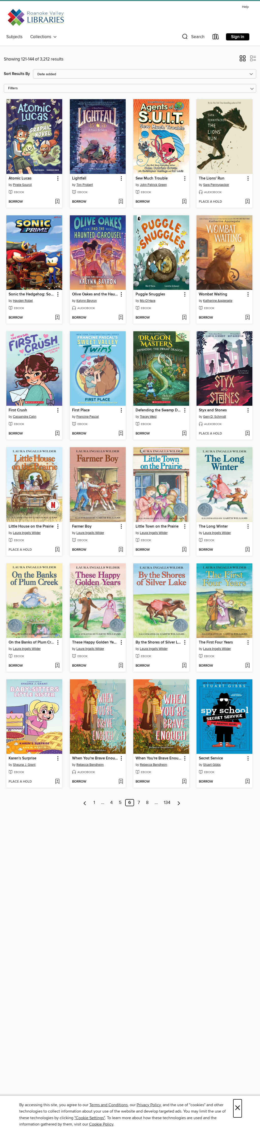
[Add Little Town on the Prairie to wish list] (184, 550)
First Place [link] (81, 410)
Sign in (237, 37)
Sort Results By (17, 73)
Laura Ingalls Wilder (27, 533)
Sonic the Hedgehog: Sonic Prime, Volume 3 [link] (32, 294)
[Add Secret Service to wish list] (247, 781)
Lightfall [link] (79, 178)
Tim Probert (84, 185)
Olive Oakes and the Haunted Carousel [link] (95, 294)
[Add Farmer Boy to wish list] (121, 550)
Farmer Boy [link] (82, 526)
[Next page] (179, 803)
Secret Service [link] (211, 758)
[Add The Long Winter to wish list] (247, 550)
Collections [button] (41, 37)
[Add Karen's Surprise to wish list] (57, 781)
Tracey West (148, 417)
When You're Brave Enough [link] (95, 758)
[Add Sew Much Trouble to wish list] (184, 202)
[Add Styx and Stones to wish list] (247, 433)
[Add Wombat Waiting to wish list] (247, 317)
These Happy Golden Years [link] (95, 642)
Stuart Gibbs (212, 765)
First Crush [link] (18, 410)
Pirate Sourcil (22, 185)
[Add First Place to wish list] (121, 433)
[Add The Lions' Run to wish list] (247, 202)
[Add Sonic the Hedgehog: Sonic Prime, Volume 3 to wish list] (57, 317)
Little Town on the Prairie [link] (157, 526)
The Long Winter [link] (213, 526)
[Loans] (215, 38)
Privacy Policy (149, 1104)
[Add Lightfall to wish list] (121, 202)
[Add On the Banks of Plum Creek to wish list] (57, 666)
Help (245, 7)
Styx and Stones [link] (213, 410)
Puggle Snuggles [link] (150, 294)
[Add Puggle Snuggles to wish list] (184, 317)
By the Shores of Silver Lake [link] (159, 642)
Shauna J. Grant (24, 765)
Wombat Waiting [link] (213, 294)
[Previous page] (85, 803)
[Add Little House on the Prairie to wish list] (57, 550)
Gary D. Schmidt (214, 417)
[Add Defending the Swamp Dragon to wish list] (184, 433)
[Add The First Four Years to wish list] (247, 666)
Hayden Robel (23, 301)
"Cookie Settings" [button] (89, 1117)
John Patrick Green (153, 185)
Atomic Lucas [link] (20, 178)
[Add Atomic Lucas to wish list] (57, 202)
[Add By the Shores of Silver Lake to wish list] (184, 666)
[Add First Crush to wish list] (57, 433)
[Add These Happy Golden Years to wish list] (121, 666)
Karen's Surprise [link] (22, 758)
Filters (13, 88)
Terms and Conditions (108, 1104)
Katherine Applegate (217, 301)
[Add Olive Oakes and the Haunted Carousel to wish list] (121, 317)
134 (167, 802)
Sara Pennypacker (216, 185)
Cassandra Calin (24, 417)
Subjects (14, 37)
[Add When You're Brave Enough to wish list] (121, 781)
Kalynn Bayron (86, 301)
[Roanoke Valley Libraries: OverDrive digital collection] (37, 17)
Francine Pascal (87, 417)
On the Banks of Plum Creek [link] (32, 642)
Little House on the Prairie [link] (31, 526)
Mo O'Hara (147, 301)
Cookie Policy (101, 1124)
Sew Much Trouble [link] (152, 178)
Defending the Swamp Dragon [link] (159, 410)
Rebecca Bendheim (90, 765)
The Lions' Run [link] (211, 178)
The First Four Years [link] (216, 642)
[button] (192, 38)
